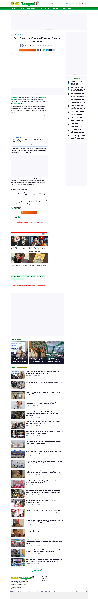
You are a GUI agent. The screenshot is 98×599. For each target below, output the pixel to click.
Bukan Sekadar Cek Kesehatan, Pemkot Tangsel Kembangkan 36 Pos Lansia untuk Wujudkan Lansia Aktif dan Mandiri (44, 560)
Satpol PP (17, 103)
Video (64, 8)
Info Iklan (25, 591)
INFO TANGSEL (31, 8)
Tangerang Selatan (16, 276)
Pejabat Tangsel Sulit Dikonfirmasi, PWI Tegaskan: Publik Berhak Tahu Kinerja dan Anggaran (42, 531)
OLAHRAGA (39, 8)
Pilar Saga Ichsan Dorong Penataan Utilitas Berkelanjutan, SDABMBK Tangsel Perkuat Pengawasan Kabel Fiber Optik (43, 491)
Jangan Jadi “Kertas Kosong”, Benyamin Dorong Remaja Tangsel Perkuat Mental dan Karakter (19, 361)
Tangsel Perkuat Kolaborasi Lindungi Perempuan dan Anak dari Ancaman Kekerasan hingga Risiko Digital (44, 521)
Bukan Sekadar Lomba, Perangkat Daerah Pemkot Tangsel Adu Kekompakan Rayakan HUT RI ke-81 (44, 432)
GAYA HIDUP (47, 8)
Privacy (57, 591)
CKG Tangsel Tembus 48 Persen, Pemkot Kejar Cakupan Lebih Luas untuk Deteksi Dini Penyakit (44, 383)
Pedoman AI (51, 591)
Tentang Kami (13, 591)
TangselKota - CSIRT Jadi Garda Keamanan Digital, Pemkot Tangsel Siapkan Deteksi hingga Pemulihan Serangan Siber (43, 472)
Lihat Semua (37, 570)
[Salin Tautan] (53, 50)
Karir (29, 591)
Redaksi (26, 45)
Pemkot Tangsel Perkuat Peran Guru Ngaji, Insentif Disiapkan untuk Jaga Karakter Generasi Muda (44, 462)
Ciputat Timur (14, 98)
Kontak (33, 591)
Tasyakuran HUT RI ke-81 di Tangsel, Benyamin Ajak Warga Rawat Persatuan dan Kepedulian (43, 481)
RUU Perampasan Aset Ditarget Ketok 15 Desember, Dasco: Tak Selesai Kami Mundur (36, 360)
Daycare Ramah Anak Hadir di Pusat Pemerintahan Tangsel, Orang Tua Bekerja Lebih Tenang (43, 442)
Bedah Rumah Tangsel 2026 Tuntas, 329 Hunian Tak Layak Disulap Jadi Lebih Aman (43, 393)
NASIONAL (13, 8)
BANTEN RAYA (21, 8)
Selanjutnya (27, 217)
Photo (70, 8)
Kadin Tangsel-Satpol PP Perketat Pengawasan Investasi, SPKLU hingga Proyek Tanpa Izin (43, 422)
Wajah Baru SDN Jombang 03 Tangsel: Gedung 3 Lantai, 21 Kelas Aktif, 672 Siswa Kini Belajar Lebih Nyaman (43, 550)
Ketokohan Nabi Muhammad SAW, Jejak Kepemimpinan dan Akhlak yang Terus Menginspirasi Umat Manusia (43, 403)
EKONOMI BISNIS (57, 8)
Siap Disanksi (40, 276)
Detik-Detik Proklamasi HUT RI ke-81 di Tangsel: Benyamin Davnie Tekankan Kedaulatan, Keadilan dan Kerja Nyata (43, 511)
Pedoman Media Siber (41, 591)
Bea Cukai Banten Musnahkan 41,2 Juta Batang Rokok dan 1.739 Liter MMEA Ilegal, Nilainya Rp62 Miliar (44, 452)
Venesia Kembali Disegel (17, 279)
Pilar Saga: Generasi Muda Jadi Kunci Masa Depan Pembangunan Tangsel (41, 501)
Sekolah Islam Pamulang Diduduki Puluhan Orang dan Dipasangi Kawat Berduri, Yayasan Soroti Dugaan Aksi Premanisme (42, 413)
